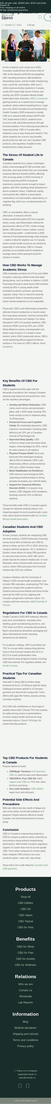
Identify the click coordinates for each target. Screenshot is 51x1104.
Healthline (8, 347)
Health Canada (10, 666)
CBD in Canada (37, 98)
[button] (40, 17)
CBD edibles (37, 789)
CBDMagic (33, 720)
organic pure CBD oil (19, 782)
